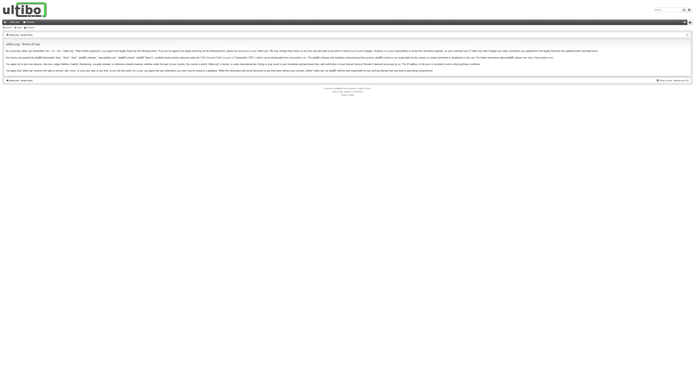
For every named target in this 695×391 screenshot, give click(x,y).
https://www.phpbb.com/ (540, 57)
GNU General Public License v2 (217, 57)
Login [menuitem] (685, 23)
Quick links (6, 23)
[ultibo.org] (24, 10)
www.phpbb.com (297, 57)
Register (30, 27)
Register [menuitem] (691, 23)
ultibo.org (14, 22)
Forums (30, 22)
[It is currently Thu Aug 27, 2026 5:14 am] (687, 35)
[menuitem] (664, 81)
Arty (341, 92)
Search (8, 27)
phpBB (338, 88)
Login (19, 27)
